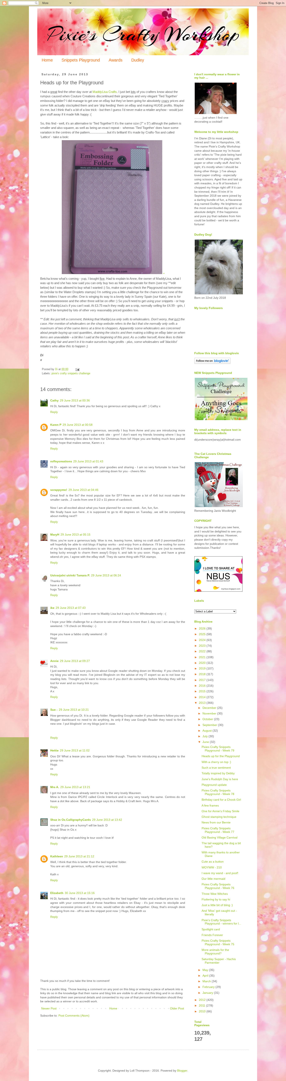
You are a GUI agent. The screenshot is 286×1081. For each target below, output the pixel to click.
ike (52, 607)
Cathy (54, 400)
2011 (202, 1005)
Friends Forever (212, 935)
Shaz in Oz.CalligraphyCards (70, 819)
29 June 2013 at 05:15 (75, 534)
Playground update (214, 784)
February (208, 987)
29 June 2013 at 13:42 (107, 819)
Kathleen (56, 856)
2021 (202, 657)
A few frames (210, 805)
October (208, 719)
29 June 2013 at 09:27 (75, 661)
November (209, 713)
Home (47, 60)
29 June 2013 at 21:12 (79, 856)
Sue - (54, 709)
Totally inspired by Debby (218, 773)
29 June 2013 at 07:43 (71, 607)
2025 (202, 634)
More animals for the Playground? (215, 951)
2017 (202, 680)
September (210, 725)
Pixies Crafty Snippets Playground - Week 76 (218, 886)
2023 (202, 645)
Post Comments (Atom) (73, 1015)
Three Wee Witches (215, 893)
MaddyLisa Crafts (105, 92)
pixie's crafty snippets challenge (71, 373)
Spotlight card (211, 929)
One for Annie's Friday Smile (220, 811)
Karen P (55, 424)
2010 (202, 1011)
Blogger (182, 1070)
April (205, 975)
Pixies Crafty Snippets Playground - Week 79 (218, 748)
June (206, 742)
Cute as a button (213, 861)
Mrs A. (54, 787)
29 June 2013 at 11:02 (75, 750)
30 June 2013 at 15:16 (80, 893)
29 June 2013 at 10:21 (74, 709)
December (209, 707)
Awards (115, 60)
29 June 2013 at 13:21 (75, 787)
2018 (202, 674)
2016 (202, 685)
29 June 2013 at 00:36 (75, 400)
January (208, 992)
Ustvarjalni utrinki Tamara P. (70, 575)
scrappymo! (58, 489)
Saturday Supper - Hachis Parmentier (219, 960)
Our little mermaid (213, 878)
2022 (202, 651)
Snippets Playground (81, 60)
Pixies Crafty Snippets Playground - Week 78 (218, 792)
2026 (202, 628)
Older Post (177, 1008)
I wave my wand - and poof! (220, 873)
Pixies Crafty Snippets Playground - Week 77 (218, 830)
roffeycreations (61, 461)
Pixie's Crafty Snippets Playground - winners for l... (221, 921)
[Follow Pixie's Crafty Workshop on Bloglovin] (212, 362)
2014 (202, 697)
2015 (202, 691)
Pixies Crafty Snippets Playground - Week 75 (218, 942)
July (205, 736)
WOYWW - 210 (212, 867)
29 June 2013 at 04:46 (83, 489)
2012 (202, 999)
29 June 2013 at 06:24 (106, 575)
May (205, 970)
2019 (202, 668)
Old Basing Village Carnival (219, 837)
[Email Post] (77, 369)
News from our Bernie (216, 822)
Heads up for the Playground (221, 756)
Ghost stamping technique (219, 816)
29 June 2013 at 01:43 (88, 461)
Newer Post (49, 1008)
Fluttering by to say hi (216, 899)
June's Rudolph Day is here (220, 779)
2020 (202, 662)
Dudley (137, 60)
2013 (202, 702)
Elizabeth (56, 893)
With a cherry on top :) (216, 762)
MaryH (54, 534)
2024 (202, 640)
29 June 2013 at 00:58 (78, 424)
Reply (54, 412)
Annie (54, 661)
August (207, 730)
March (207, 981)
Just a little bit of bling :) (217, 905)
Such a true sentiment (216, 767)
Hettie (54, 750)
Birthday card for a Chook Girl (221, 799)
